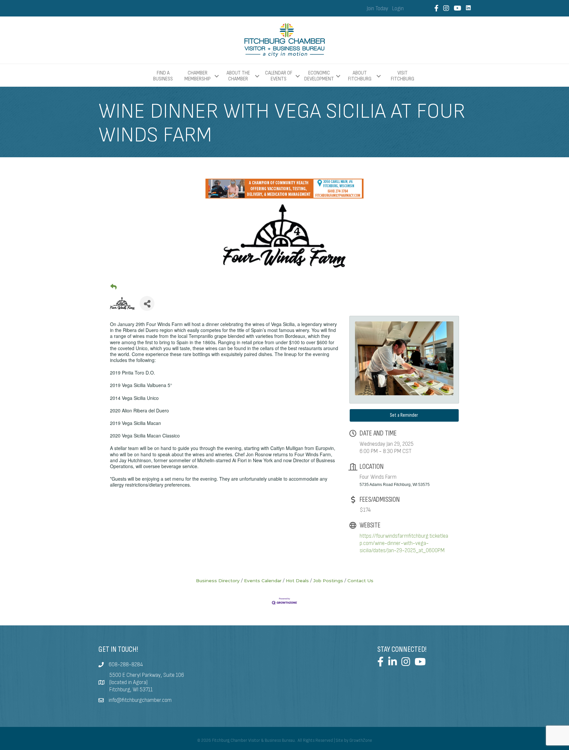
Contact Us (360, 580)
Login (398, 8)
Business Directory (218, 580)
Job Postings (328, 580)
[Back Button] (113, 287)
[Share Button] (147, 303)
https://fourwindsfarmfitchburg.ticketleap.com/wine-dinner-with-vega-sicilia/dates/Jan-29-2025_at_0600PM (404, 543)
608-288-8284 (126, 664)
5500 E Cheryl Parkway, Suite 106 (146, 675)
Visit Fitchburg (402, 76)
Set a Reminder (404, 415)
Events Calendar (263, 580)
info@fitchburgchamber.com (140, 700)
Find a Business (163, 76)
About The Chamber (238, 76)
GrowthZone (360, 740)
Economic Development (319, 76)
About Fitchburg (359, 76)
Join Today (377, 8)
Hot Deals (297, 580)
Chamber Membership (197, 76)
